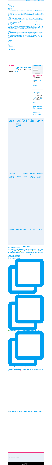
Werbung (25, 463)
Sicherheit (9, 16)
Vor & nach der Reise (10, 46)
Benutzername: (34, 68)
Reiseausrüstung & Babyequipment (12, 48)
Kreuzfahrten (9, 31)
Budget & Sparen (10, 9)
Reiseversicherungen (10, 15)
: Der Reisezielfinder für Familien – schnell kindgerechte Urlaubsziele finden (37, 112)
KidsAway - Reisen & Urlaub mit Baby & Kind (26, 2)
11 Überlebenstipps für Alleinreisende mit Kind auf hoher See (12, 174)
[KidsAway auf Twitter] (33, 0)
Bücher (9, 45)
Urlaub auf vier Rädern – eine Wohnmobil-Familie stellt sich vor (40, 174)
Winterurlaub (9, 42)
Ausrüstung (9, 17)
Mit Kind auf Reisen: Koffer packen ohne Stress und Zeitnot (11, 230)
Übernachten (9, 38)
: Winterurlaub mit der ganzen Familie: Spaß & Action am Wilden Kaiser (37, 110)
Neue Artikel (38, 92)
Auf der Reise (9, 37)
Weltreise (9, 44)
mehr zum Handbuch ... (36, 85)
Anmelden (42, 0)
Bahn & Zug (9, 30)
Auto (8, 29)
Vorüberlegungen (10, 8)
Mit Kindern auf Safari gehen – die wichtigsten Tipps (40, 230)
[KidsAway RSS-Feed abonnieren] (35, 0)
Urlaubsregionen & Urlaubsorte (11, 49)
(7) (17, 71)
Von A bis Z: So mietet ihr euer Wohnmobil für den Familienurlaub (33, 230)
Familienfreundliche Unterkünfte (12, 47)
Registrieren (39, 0)
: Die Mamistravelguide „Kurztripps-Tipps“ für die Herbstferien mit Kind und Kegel (37, 114)
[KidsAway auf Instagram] (34, 0)
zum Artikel (15, 71)
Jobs (27, 463)
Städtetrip (9, 41)
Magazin (9, 4)
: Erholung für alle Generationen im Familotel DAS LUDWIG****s (37, 107)
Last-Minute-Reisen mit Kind (11, 6)
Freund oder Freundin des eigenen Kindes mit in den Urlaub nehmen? (26, 174)
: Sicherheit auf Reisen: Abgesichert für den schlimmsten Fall (37, 108)
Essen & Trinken (10, 39)
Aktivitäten (9, 7)
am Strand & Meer (10, 43)
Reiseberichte (9, 5)
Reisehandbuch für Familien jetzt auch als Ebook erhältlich (33, 174)
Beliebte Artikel (35, 92)
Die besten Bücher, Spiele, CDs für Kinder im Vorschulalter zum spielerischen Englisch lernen (19, 125)
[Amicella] (29, 0)
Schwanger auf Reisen (11, 23)
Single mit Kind (10, 40)
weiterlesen (12, 459)
